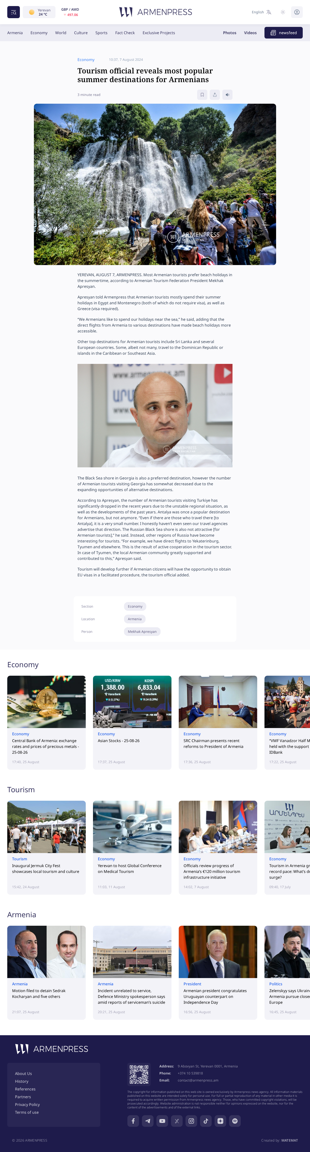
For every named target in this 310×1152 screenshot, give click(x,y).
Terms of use (27, 1112)
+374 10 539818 (190, 1073)
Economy (39, 32)
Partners (23, 1096)
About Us (23, 1073)
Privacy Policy (27, 1104)
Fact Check (125, 32)
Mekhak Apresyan (142, 631)
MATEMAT (289, 1140)
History (21, 1081)
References (25, 1089)
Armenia (15, 32)
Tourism (21, 789)
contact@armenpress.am (198, 1080)
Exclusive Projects (159, 32)
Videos (250, 32)
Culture (81, 32)
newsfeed (288, 32)
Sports (101, 32)
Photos (229, 32)
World (60, 32)
